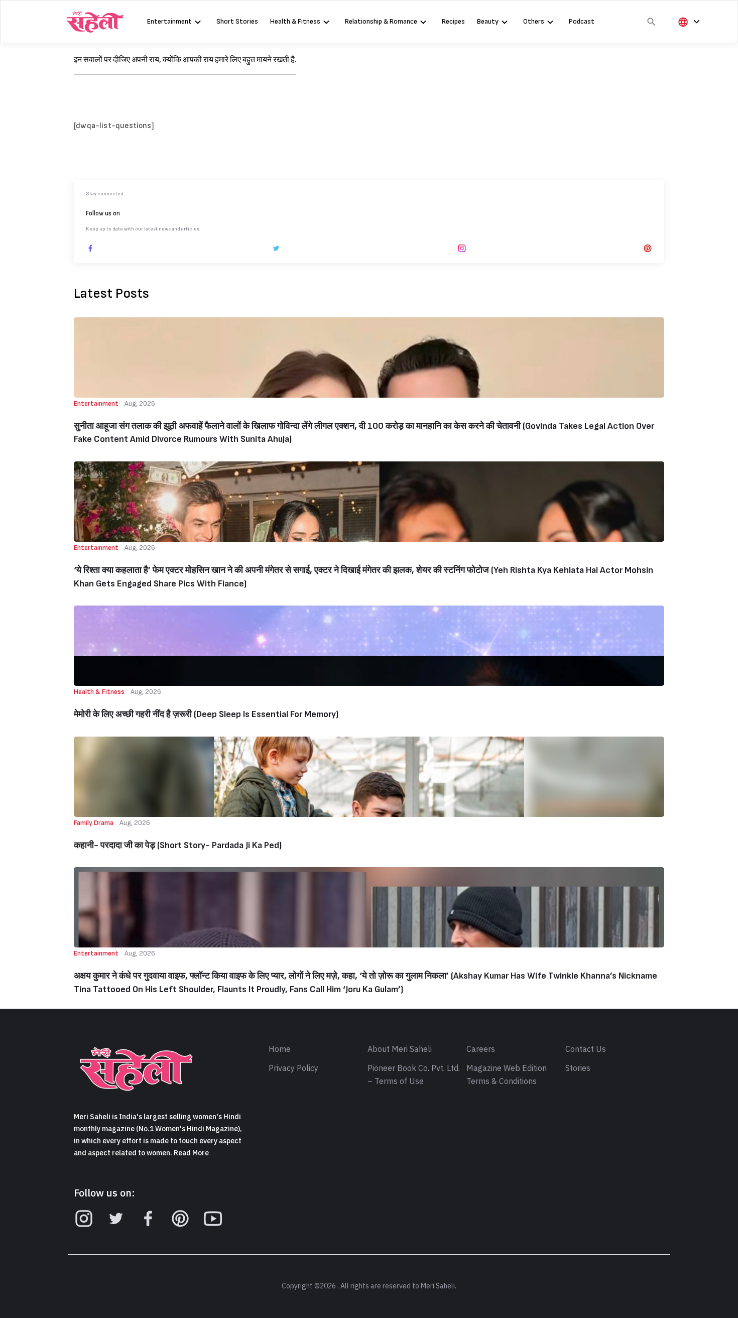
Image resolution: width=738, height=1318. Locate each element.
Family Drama (93, 822)
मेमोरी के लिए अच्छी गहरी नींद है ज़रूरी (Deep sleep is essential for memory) (206, 714)
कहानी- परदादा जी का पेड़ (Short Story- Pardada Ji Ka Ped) (178, 845)
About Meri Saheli (399, 1049)
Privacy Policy (293, 1068)
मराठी (688, 72)
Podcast (581, 21)
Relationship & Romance (381, 21)
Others (533, 21)
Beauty (488, 21)
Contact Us (585, 1049)
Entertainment (169, 21)
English (693, 55)
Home (280, 1049)
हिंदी (687, 38)
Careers (480, 1049)
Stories (577, 1068)
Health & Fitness (295, 21)
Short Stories (237, 21)
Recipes (453, 21)
